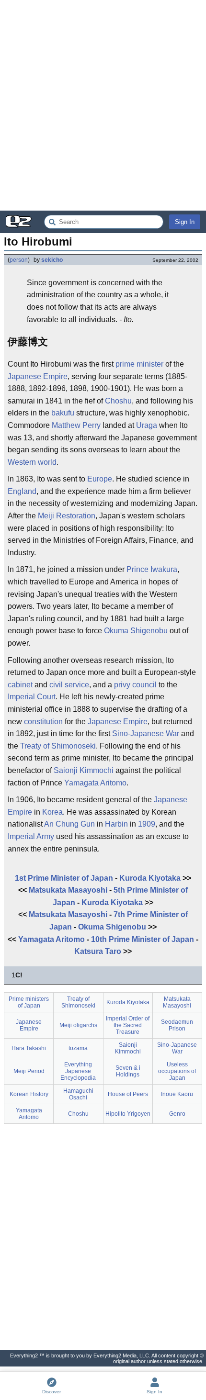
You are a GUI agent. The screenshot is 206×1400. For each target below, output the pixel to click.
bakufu (62, 413)
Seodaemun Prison (177, 1025)
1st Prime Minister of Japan (64, 878)
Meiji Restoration (66, 516)
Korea (52, 812)
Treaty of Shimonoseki (58, 746)
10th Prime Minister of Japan (142, 939)
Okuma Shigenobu (136, 631)
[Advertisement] (103, 105)
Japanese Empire (38, 376)
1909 (146, 824)
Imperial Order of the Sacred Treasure (127, 1025)
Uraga (146, 425)
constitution (43, 721)
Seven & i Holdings (127, 1071)
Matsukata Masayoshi (68, 890)
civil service (69, 685)
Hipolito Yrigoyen (127, 1113)
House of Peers (128, 1094)
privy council (135, 685)
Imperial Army (31, 836)
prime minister (139, 364)
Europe (99, 479)
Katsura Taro (97, 951)
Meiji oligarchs (78, 1025)
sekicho (52, 260)
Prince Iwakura (151, 569)
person (19, 260)
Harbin (116, 824)
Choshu (118, 401)
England (22, 491)
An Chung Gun (69, 824)
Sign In (185, 221)
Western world (32, 462)
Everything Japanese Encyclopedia (78, 1071)
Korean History (29, 1094)
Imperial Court (32, 697)
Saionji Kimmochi (84, 770)
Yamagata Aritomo (95, 783)
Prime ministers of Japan (29, 1002)
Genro (177, 1113)
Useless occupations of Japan (177, 1071)
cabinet (20, 685)
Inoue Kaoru (177, 1094)
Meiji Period (29, 1071)
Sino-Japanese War (145, 733)
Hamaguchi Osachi (78, 1094)
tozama (78, 1048)
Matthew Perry (76, 425)
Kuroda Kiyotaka (150, 878)
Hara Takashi (28, 1048)
